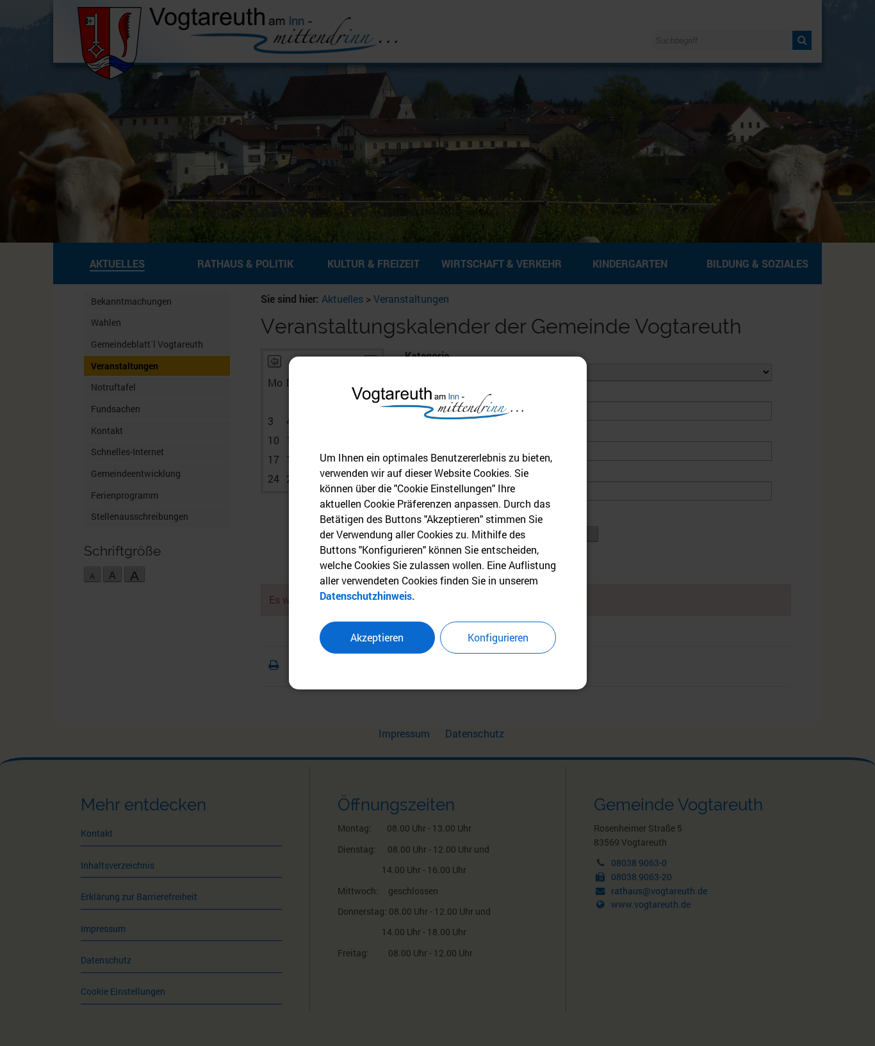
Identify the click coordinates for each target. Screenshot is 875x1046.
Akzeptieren (377, 637)
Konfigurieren (498, 637)
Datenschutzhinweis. (367, 595)
